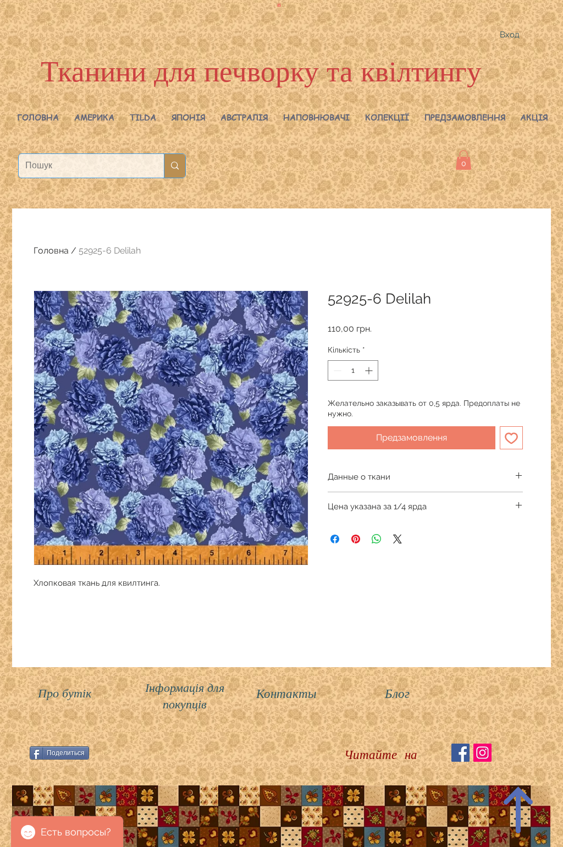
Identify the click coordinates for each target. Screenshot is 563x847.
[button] (94, 117)
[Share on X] (397, 539)
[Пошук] (174, 166)
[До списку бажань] (511, 437)
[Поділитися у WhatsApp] (376, 539)
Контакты (286, 692)
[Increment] (370, 370)
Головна (51, 250)
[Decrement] (336, 370)
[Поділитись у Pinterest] (355, 539)
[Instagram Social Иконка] (482, 753)
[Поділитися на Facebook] (334, 539)
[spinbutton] (353, 370)
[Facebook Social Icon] (460, 753)
